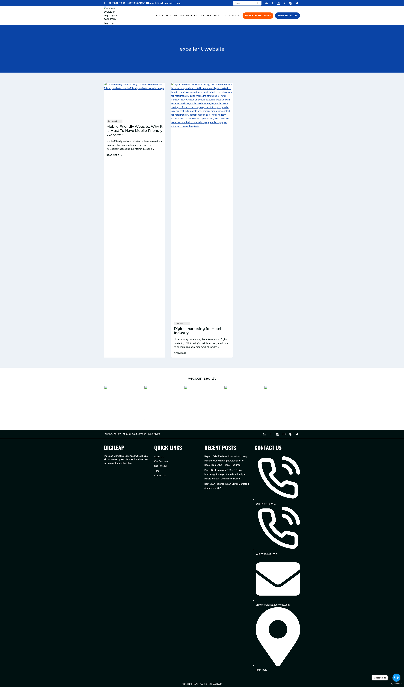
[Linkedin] (266, 3)
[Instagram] (278, 3)
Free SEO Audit (287, 15)
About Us (171, 15)
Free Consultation (258, 15)
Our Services (188, 15)
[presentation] (134, 100)
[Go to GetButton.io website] (396, 684)
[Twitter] (297, 3)
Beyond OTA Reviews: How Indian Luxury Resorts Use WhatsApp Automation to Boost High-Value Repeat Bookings (226, 460)
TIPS (156, 470)
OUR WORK (161, 466)
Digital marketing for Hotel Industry (197, 331)
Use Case (205, 15)
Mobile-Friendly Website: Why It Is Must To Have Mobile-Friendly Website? (135, 130)
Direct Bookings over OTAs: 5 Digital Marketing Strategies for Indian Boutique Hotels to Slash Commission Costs (224, 474)
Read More (114, 155)
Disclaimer (154, 434)
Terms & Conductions (134, 434)
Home (159, 15)
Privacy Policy (113, 434)
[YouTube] (285, 3)
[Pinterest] (291, 3)
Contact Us (232, 15)
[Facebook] (272, 3)
